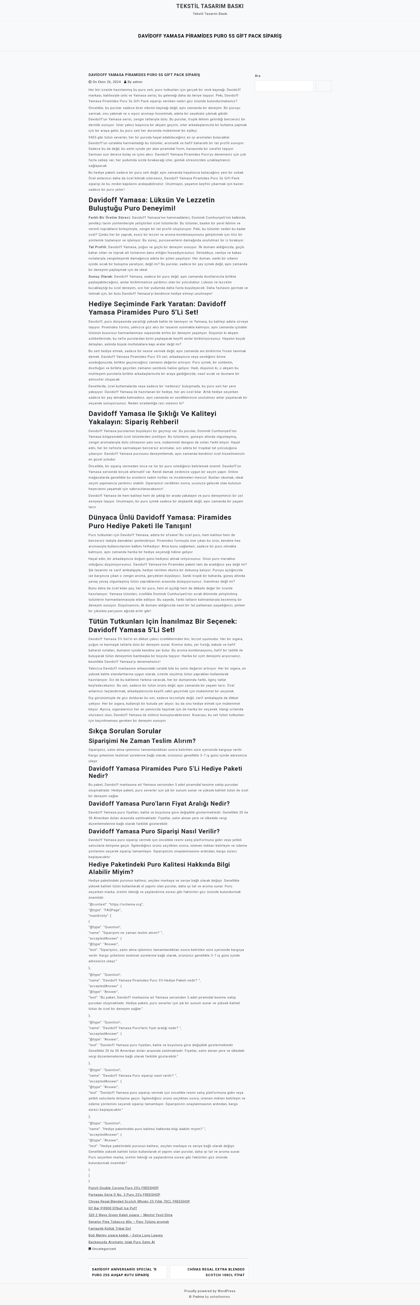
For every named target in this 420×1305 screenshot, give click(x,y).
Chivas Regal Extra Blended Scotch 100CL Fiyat (216, 1272)
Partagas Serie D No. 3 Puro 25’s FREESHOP (124, 1195)
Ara (258, 76)
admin (138, 82)
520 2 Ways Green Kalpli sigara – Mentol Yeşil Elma (131, 1215)
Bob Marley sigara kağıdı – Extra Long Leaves (126, 1235)
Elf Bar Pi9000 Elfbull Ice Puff (113, 1208)
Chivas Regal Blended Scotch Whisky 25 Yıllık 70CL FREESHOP (139, 1201)
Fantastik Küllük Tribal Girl (110, 1229)
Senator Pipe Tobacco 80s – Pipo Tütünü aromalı (129, 1222)
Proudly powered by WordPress (210, 1291)
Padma (198, 1297)
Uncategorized (104, 1249)
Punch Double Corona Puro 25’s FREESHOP (124, 1188)
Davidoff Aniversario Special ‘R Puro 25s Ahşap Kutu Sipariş (124, 1272)
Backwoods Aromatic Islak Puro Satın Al (122, 1242)
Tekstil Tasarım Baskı (210, 6)
